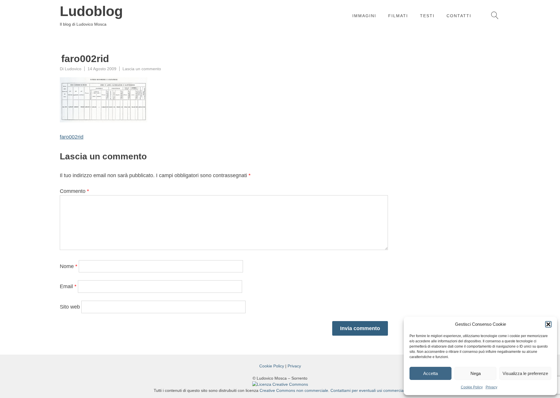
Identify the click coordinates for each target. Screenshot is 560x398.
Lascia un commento (142, 68)
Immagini (364, 15)
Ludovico (73, 68)
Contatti (459, 15)
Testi (427, 15)
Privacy (491, 387)
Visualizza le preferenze (525, 373)
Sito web (70, 307)
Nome (68, 266)
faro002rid (71, 137)
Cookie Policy (472, 387)
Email (68, 286)
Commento (74, 191)
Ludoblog (91, 11)
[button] (548, 324)
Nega (475, 373)
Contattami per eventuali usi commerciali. (368, 390)
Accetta (430, 373)
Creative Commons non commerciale (294, 390)
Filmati (398, 15)
